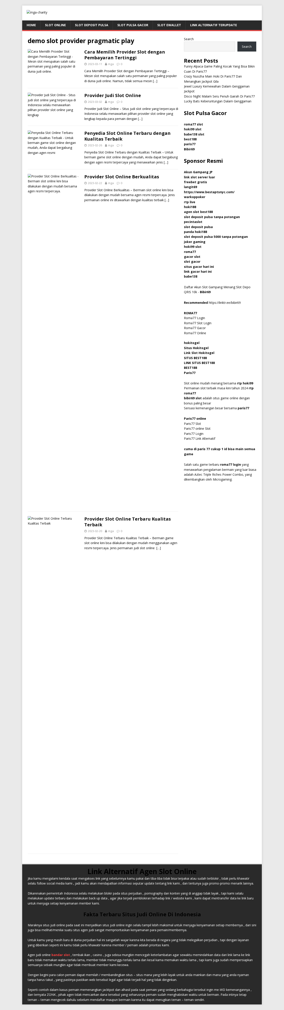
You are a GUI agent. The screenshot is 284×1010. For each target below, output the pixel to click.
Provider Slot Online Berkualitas (121, 177)
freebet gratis (195, 182)
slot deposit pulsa (198, 227)
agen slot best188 (198, 212)
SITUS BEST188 (195, 358)
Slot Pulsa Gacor (132, 25)
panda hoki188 (195, 232)
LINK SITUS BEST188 (199, 363)
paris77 (243, 408)
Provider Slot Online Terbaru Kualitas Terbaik (127, 522)
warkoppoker (194, 197)
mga (111, 64)
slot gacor (192, 261)
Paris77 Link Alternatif (199, 438)
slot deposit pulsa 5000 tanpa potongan (216, 237)
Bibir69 (189, 149)
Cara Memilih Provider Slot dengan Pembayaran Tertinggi (124, 55)
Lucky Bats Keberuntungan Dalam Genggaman (217, 101)
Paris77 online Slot (197, 428)
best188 (190, 139)
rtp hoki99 (245, 383)
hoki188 (190, 207)
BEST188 (190, 368)
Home (31, 25)
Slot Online (55, 25)
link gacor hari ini (198, 271)
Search (189, 39)
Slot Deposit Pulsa (91, 25)
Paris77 (189, 373)
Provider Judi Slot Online (112, 95)
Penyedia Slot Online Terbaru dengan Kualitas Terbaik (127, 136)
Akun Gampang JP (198, 172)
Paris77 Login (193, 433)
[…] (155, 81)
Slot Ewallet (169, 25)
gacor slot (192, 256)
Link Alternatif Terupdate (213, 25)
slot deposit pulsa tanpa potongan (212, 217)
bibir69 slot (193, 398)
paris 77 (203, 449)
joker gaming (194, 242)
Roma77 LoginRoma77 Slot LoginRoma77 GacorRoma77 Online (197, 323)
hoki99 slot (192, 129)
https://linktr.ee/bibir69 (225, 302)
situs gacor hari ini (199, 266)
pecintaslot (193, 222)
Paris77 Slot (192, 423)
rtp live (189, 202)
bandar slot (60, 955)
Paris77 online (195, 418)
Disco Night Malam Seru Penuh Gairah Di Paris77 (219, 96)
